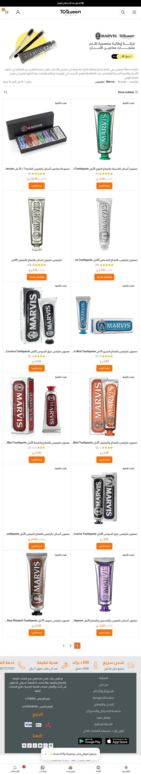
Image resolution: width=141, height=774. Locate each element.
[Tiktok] (29, 745)
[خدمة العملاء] (21, 665)
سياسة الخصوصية (103, 697)
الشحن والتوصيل (103, 704)
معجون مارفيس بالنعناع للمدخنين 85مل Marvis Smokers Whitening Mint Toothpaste (88, 259)
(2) (29, 173)
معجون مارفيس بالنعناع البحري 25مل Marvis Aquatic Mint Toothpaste (97, 351)
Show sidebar (126, 92)
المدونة (103, 677)
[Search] (123, 12)
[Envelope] (40, 745)
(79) (29, 265)
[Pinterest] (24, 745)
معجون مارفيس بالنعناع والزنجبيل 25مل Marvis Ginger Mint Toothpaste (96, 442)
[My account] (18, 12)
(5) (97, 173)
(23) (97, 265)
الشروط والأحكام (103, 691)
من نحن (103, 684)
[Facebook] (51, 745)
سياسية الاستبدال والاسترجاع (103, 710)
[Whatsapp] (45, 745)
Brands (122, 81)
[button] (104, 277)
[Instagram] (35, 745)
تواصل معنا (103, 717)
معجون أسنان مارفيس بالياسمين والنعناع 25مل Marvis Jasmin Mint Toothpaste (91, 620)
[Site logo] (70, 11)
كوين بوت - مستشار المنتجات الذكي (103, 730)
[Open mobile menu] (134, 12)
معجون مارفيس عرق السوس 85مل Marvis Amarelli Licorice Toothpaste (95, 533)
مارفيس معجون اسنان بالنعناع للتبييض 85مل (36, 259)
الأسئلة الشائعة (103, 724)
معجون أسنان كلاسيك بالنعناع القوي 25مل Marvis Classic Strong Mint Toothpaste (89, 168)
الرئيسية (133, 81)
